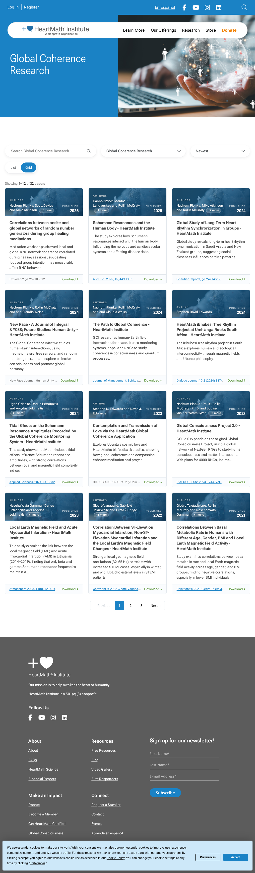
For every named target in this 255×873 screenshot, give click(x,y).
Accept (235, 857)
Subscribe (165, 792)
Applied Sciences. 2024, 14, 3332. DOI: (36, 482)
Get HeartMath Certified (46, 824)
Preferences (208, 857)
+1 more (101, 210)
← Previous (101, 606)
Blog (95, 760)
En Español (165, 7)
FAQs (32, 760)
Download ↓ (69, 279)
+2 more (213, 210)
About (33, 750)
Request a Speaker (106, 805)
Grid (28, 167)
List (13, 167)
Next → (156, 606)
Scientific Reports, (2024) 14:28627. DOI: (205, 279)
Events (96, 824)
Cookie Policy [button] (116, 858)
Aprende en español (107, 833)
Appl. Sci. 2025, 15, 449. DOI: (113, 279)
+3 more (46, 210)
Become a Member (43, 814)
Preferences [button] (37, 863)
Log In (13, 7)
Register (31, 7)
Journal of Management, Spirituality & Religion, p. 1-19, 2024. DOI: (138, 380)
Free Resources (103, 750)
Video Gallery (101, 769)
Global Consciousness (46, 833)
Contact (97, 814)
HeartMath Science (43, 769)
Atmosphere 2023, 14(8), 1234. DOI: (34, 589)
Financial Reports (42, 779)
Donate (229, 30)
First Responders (104, 779)
